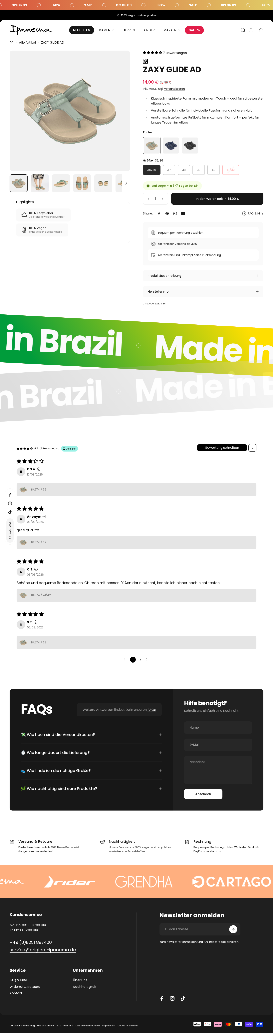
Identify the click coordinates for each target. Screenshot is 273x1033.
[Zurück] (20, 117)
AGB (58, 1025)
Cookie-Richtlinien (128, 1025)
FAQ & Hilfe (255, 213)
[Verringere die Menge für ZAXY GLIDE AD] (147, 198)
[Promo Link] (136, 5)
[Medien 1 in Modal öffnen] (70, 111)
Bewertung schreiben (222, 447)
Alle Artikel (27, 42)
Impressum (108, 1025)
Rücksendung (211, 255)
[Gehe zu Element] (19, 183)
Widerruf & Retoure (25, 987)
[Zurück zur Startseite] (12, 43)
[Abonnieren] (233, 929)
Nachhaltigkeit (85, 987)
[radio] (151, 145)
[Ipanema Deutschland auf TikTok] (182, 998)
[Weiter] (119, 117)
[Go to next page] (147, 659)
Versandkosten (174, 89)
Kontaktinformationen (88, 1025)
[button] (153, 53)
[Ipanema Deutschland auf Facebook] (161, 998)
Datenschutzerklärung (22, 1025)
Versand (68, 1025)
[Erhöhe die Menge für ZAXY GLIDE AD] (163, 198)
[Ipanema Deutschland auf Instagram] (172, 998)
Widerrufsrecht (45, 1025)
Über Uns (80, 980)
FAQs (151, 709)
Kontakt (16, 993)
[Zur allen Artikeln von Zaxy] (203, 61)
